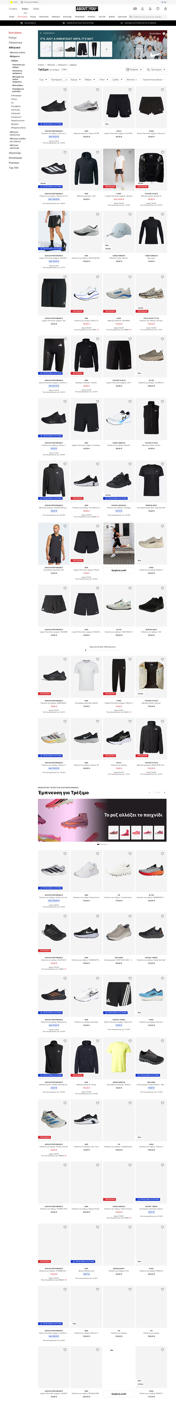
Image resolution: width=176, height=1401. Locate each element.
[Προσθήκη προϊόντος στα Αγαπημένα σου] (65, 89)
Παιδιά (36, 9)
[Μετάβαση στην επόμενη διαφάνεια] (164, 792)
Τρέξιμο (73, 65)
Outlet (15, 2)
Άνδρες (25, 9)
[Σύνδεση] (142, 8)
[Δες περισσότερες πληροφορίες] (53, 145)
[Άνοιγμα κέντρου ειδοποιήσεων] (150, 8)
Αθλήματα (62, 65)
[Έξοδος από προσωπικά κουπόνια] (134, 8)
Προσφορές (56, 80)
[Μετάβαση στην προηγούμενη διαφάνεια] (149, 792)
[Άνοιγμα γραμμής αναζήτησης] (130, 17)
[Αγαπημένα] (158, 8)
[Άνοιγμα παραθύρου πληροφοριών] (40, 33)
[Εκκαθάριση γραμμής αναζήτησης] (165, 17)
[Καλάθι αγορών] (165, 8)
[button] (134, 69)
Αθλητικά (51, 65)
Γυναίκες (13, 9)
